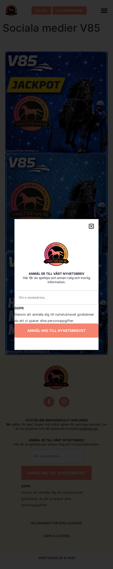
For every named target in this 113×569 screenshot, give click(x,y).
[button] (91, 226)
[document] (56, 284)
